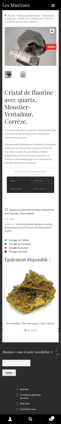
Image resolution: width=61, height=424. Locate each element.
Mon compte (10, 419)
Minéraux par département (28, 15)
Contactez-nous (28, 409)
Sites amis (25, 403)
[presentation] (3, 330)
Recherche (30, 419)
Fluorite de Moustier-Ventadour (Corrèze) (33, 224)
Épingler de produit (18, 247)
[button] (52, 31)
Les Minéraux (16, 5)
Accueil (11, 15)
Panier (47, 417)
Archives (24, 389)
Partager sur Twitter (19, 240)
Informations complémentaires (31, 171)
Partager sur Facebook (20, 243)
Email (57, 354)
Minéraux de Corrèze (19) (16, 227)
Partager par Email (18, 251)
